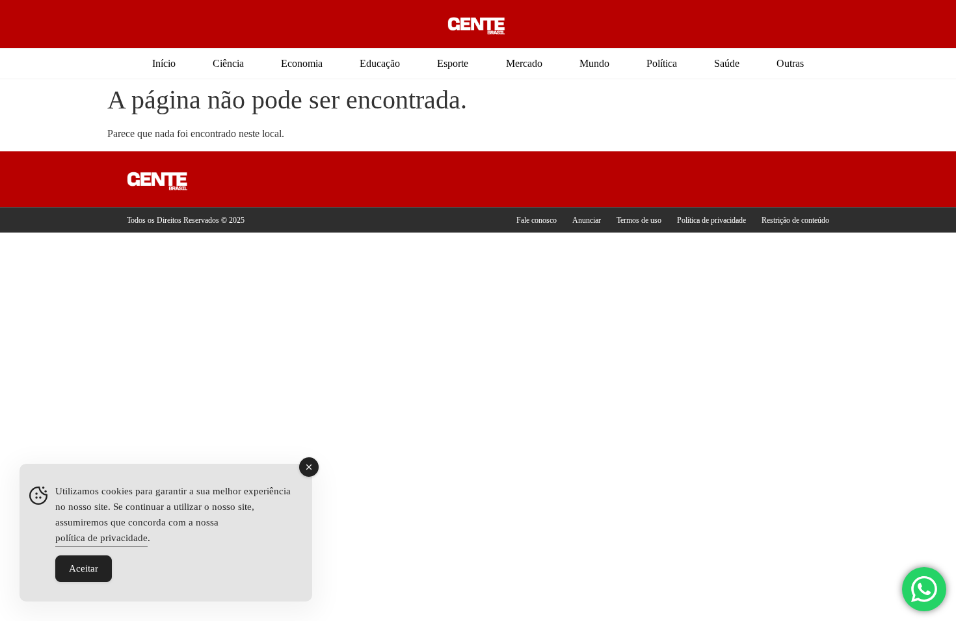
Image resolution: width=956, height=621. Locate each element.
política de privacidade (101, 538)
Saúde (726, 63)
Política (661, 63)
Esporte (452, 63)
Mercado (524, 63)
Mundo (594, 63)
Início (164, 63)
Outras (790, 63)
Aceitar (83, 568)
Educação (380, 63)
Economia (302, 63)
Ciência (228, 63)
